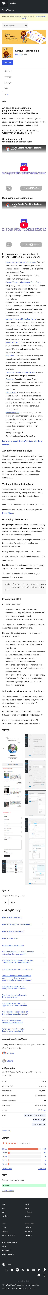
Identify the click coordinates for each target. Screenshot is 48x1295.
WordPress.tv (9, 1235)
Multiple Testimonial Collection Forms (21, 319)
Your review (7, 1168)
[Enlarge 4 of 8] (20, 862)
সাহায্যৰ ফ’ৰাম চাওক (8, 1190)
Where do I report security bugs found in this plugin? (13, 1030)
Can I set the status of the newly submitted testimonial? (14, 987)
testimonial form (39, 1115)
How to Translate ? (10, 938)
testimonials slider (39, 1124)
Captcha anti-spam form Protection (20, 372)
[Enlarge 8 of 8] (43, 821)
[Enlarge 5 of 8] (43, 736)
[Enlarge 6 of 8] (43, 762)
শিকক (3, 1223)
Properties (10, 356)
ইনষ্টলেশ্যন (8, 82)
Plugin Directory (8, 10)
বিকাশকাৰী (5, 1231)
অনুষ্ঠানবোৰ (28, 1227)
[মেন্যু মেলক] (44, 3)
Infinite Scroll (11, 392)
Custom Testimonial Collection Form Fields (23, 282)
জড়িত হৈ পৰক (29, 1223)
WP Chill (18, 54)
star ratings (28, 1115)
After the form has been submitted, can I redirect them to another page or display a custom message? (17, 978)
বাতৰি (3, 1208)
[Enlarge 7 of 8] (43, 793)
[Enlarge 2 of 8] (20, 770)
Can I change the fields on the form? (17, 969)
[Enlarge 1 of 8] (20, 736)
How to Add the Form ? (12, 917)
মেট (4, 1246)
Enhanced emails (12, 412)
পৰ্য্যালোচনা (8, 77)
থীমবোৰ (27, 1208)
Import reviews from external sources (21, 262)
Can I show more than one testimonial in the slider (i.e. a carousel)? (18, 953)
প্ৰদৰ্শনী (27, 1204)
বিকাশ (6, 88)
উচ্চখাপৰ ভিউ (6, 1131)
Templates (10, 379)
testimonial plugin (39, 1120)
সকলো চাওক (42, 1168)
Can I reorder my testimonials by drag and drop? (14, 996)
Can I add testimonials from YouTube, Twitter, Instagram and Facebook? (17, 961)
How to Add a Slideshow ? (13, 931)
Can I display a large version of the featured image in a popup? (15, 1013)
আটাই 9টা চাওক (41, 1110)
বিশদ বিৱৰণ (8, 71)
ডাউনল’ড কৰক (7, 62)
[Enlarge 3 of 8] (20, 814)
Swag (28, 1235)
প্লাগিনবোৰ (28, 1212)
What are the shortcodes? (13, 945)
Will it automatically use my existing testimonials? (12, 1021)
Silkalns (10, 1061)
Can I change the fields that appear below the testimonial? (14, 1004)
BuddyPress (8, 1254)
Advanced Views (12, 342)
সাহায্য (6, 94)
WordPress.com (9, 1243)
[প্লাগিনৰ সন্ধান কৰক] (26, 25)
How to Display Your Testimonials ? (16, 924)
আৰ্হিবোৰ (27, 1216)
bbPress (6, 1250)
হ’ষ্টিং (3, 1212)
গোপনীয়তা (5, 1216)
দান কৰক (28, 1231)
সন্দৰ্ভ (3, 1204)
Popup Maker (7, 513)
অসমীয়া (9, 1264)
